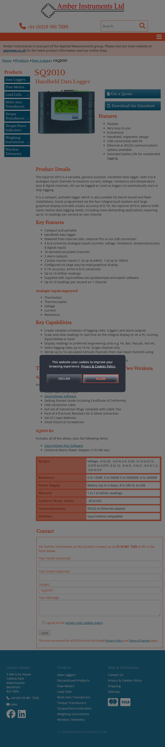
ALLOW (100, 378)
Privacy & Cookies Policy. (98, 366)
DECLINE (64, 378)
